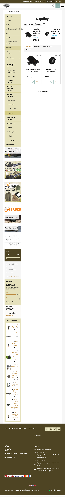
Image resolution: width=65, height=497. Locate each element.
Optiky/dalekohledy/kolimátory (13, 29)
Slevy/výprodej (10, 144)
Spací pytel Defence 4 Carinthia (16, 453)
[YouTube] (58, 429)
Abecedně (28, 50)
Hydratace (11, 140)
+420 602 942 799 (41, 452)
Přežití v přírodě (12, 132)
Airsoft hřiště (10, 457)
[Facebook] (47, 429)
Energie (9, 128)
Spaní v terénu (11, 76)
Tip (10, 272)
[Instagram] (51, 429)
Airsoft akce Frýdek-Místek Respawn (15, 429)
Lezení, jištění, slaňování (11, 65)
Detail (38, 82)
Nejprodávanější (47, 46)
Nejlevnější (37, 46)
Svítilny (8, 25)
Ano (7, 292)
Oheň (10, 136)
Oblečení (8, 21)
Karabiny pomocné (10, 95)
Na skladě (12, 264)
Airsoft (8, 33)
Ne (7, 297)
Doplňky (10, 113)
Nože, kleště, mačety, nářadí (11, 71)
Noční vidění (12, 109)
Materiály (8, 449)
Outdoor (8, 37)
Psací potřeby (11, 101)
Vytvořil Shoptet (56, 490)
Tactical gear (10, 16)
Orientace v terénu (10, 59)
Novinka (11, 269)
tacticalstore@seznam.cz (43, 450)
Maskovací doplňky (10, 53)
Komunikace (10, 123)
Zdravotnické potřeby (11, 118)
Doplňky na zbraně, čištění (11, 43)
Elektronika (10, 105)
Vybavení (8, 48)
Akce (10, 267)
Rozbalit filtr (12, 277)
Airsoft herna (32, 429)
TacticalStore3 (40, 460)
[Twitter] (55, 429)
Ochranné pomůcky (10, 81)
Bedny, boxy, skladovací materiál (10, 88)
